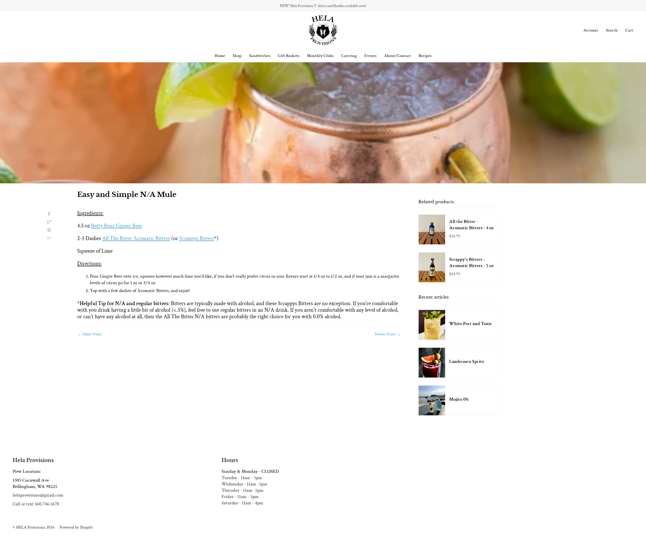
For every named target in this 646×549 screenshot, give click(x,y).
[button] (237, 55)
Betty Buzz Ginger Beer (116, 225)
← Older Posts (89, 334)
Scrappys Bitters (196, 238)
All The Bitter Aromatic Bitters (136, 238)
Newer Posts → (388, 334)
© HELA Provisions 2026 (34, 527)
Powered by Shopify (76, 527)
